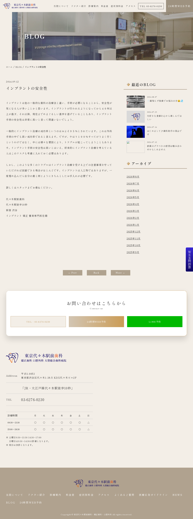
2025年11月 (134, 238)
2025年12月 (134, 231)
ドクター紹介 (78, 6)
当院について (61, 6)
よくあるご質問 (124, 494)
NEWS (177, 494)
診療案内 (94, 6)
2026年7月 (133, 183)
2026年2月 (133, 218)
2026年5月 (133, 197)
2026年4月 (133, 204)
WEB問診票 (189, 259)
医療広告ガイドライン (153, 494)
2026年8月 (133, 176)
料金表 (105, 6)
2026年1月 (133, 225)
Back (96, 272)
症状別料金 (117, 6)
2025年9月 (133, 252)
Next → (120, 272)
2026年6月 (133, 190)
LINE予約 (155, 321)
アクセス (131, 6)
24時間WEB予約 (179, 6)
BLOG (10, 502)
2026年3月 (133, 211)
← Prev (72, 272)
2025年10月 (134, 245)
